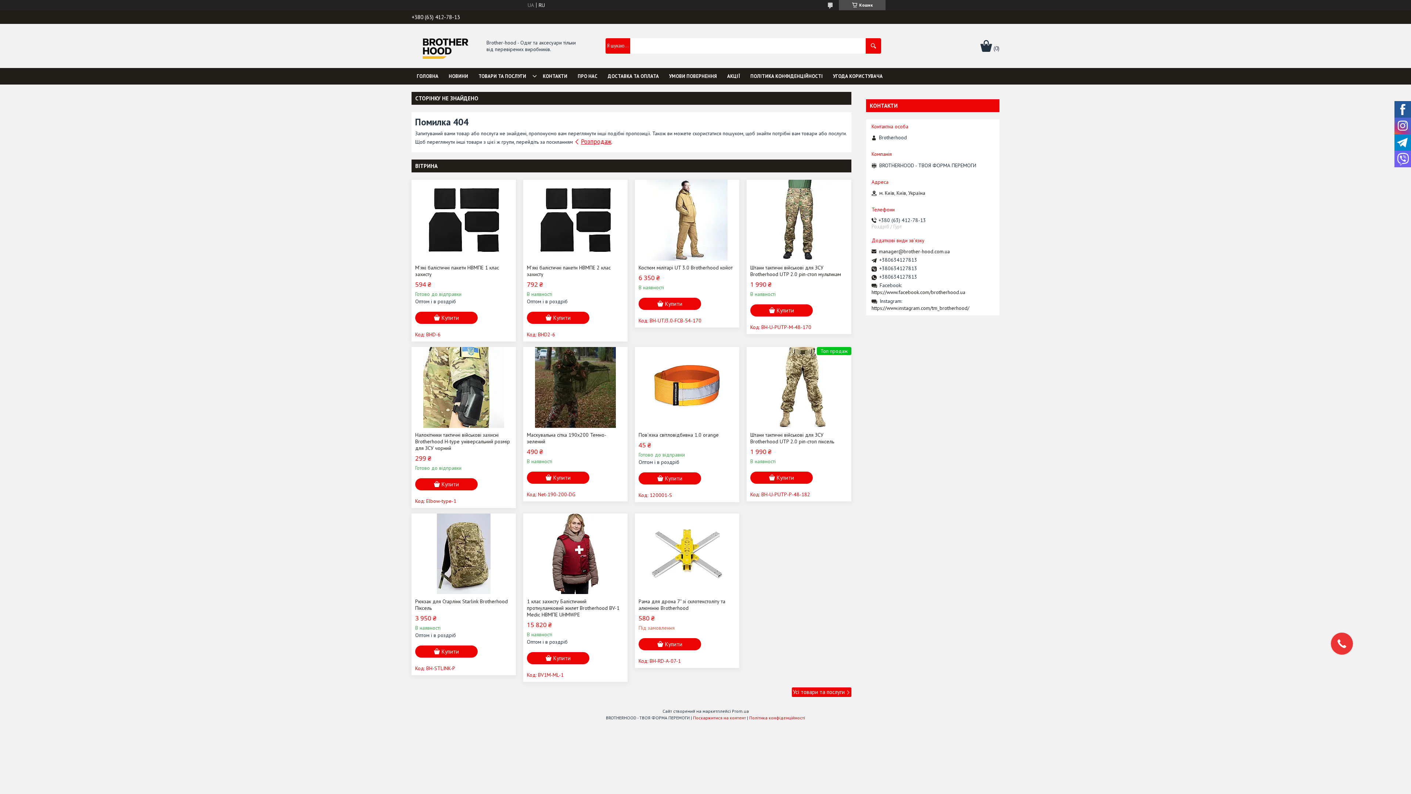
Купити (450, 317)
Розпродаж (596, 141)
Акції (733, 76)
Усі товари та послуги (819, 692)
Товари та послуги (502, 76)
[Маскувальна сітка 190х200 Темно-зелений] (575, 387)
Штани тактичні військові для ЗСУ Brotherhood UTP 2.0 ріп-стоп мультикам (795, 271)
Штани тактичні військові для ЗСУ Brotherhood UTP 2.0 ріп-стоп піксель (792, 438)
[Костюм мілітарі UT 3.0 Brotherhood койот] (687, 220)
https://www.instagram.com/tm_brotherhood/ (920, 308)
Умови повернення (693, 76)
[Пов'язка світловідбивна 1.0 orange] (687, 387)
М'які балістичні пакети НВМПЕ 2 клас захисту (569, 271)
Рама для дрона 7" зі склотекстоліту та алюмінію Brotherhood (682, 604)
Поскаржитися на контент (719, 717)
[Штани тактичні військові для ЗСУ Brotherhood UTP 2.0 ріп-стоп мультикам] (799, 220)
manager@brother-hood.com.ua (914, 251)
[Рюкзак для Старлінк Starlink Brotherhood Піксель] (464, 554)
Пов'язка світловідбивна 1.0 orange (679, 435)
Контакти (555, 76)
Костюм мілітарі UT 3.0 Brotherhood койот (686, 267)
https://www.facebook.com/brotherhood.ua (918, 292)
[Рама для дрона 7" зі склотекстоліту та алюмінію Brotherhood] (687, 554)
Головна (427, 76)
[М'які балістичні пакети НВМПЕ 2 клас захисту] (575, 220)
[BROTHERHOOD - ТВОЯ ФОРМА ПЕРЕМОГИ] (445, 46)
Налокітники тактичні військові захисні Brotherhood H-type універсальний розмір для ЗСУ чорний (462, 441)
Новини (458, 76)
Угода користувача (858, 76)
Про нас (587, 76)
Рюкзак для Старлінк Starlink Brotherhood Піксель (461, 604)
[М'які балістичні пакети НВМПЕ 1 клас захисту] (464, 220)
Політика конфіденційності (786, 76)
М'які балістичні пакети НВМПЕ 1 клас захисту (457, 271)
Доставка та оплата (633, 76)
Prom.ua (740, 711)
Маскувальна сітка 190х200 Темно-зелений (566, 438)
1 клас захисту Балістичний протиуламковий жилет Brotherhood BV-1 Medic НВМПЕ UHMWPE (573, 608)
